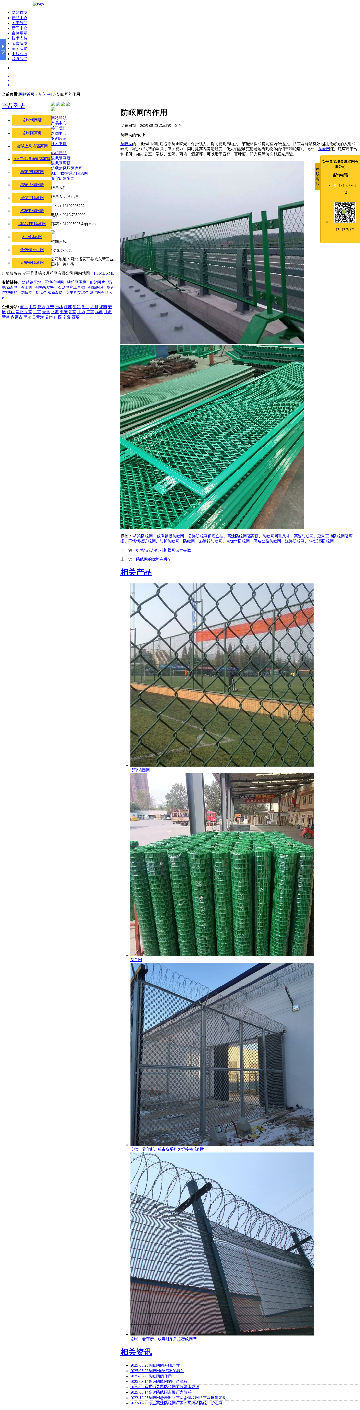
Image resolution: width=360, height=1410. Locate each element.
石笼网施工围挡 (71, 287)
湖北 (85, 307)
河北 (24, 307)
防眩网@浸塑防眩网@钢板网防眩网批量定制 (178, 1398)
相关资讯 (136, 1352)
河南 (72, 312)
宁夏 (67, 317)
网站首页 (19, 13)
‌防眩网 (126, 144)
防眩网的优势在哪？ (153, 559)
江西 (11, 312)
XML (110, 273)
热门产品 (59, 153)
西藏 (75, 317)
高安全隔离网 (32, 263)
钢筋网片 (96, 287)
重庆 (64, 312)
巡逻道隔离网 (32, 198)
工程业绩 (19, 54)
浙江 (77, 307)
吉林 (59, 307)
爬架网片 (97, 282)
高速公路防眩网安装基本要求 (164, 1387)
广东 (90, 312)
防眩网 (26, 292)
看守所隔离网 (32, 172)
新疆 (6, 317)
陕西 (41, 307)
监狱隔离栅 (32, 133)
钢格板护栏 (45, 287)
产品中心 (19, 18)
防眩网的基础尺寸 (155, 1365)
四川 (94, 307)
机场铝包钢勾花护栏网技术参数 (163, 550)
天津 (46, 312)
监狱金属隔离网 (49, 292)
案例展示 (19, 33)
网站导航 (59, 118)
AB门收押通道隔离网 (32, 159)
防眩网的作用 (151, 1376)
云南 (49, 317)
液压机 (26, 287)
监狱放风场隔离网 (32, 146)
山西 (81, 312)
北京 (37, 312)
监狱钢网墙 (32, 120)
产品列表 (13, 106)
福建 (99, 312)
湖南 (28, 312)
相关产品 (136, 572)
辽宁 (50, 307)
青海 (40, 317)
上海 (55, 312)
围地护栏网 (54, 282)
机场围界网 (32, 237)
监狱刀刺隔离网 (32, 224)
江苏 (68, 307)
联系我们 (19, 59)
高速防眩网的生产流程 (159, 1381)
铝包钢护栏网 (32, 250)
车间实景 (19, 48)
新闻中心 (19, 28)
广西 (58, 317)
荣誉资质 (19, 43)
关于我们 (19, 23)
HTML (99, 273)
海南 (103, 307)
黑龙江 (29, 317)
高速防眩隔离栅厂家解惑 (161, 1392)
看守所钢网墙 (32, 185)
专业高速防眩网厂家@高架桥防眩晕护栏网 (176, 1403)
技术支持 (19, 38)
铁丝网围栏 (76, 282)
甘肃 (108, 312)
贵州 (20, 312)
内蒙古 (17, 317)
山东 (32, 307)
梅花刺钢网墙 (32, 211)
